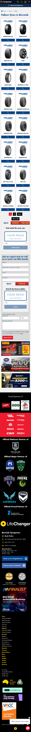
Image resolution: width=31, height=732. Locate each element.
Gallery (4, 658)
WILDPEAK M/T (8, 157)
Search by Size (6, 620)
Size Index (4, 670)
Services (4, 634)
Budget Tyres (5, 674)
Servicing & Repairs (7, 640)
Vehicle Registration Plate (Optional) (8, 315)
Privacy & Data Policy (10, 724)
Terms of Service (16, 333)
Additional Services (7, 646)
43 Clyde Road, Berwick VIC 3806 (15, 539)
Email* (4, 272)
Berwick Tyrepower (16, 5)
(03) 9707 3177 (10, 542)
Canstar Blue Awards (7, 672)
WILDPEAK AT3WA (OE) (23, 109)
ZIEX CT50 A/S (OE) (8, 181)
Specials (4, 648)
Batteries (4, 636)
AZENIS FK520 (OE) (8, 36)
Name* (4, 262)
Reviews (4, 664)
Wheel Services (6, 644)
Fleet (3, 654)
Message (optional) (7, 321)
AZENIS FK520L (23, 36)
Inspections (4, 638)
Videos (4, 660)
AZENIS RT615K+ (8, 60)
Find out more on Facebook (12, 565)
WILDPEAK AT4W (8, 133)
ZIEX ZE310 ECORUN (8, 206)
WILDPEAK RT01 (23, 157)
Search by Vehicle (6, 618)
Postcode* (5, 277)
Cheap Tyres (5, 676)
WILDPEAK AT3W (8, 109)
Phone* (10, 267)
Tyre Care (4, 624)
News (3, 656)
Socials (4, 662)
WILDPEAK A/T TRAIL (23, 85)
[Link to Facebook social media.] (15, 728)
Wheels (4, 628)
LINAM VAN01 (8, 85)
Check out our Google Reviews (13, 558)
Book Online (6, 652)
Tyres (3, 616)
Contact (4, 650)
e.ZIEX (23, 60)
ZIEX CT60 (23, 181)
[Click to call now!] (17, 2)
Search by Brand (6, 622)
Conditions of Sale (20, 724)
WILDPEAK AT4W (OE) (23, 133)
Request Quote (8, 337)
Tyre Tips (4, 626)
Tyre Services (5, 642)
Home (4, 11)
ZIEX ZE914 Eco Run (23, 206)
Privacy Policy (5, 333)
